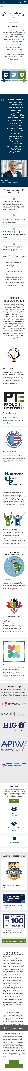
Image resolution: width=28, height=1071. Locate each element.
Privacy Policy (10, 1054)
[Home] (5, 2)
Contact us (14, 800)
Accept (14, 1061)
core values (20, 36)
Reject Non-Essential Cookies (14, 1066)
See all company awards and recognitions (14, 941)
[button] (20, 2)
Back (3, 6)
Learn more (14, 815)
